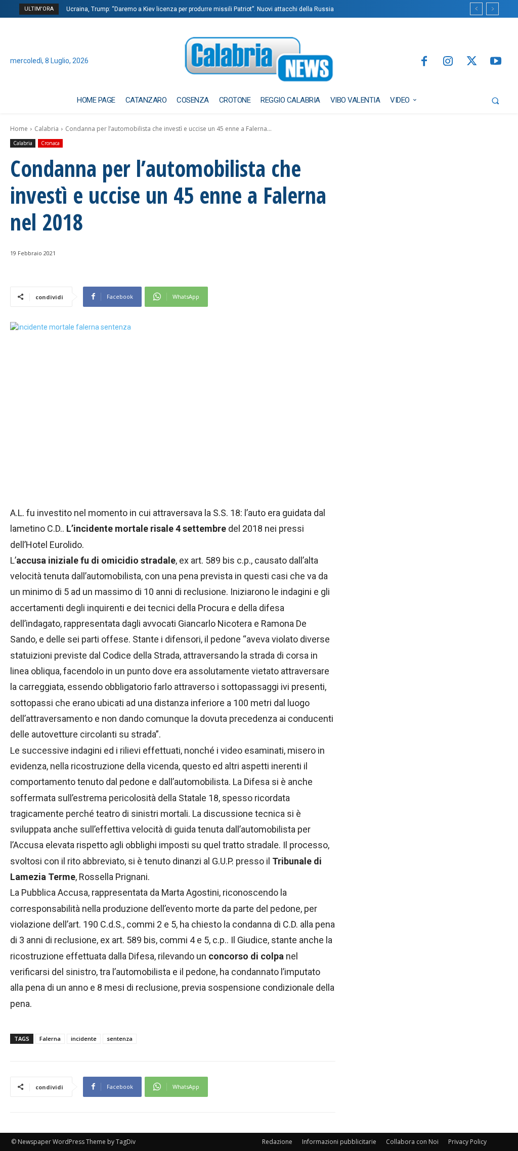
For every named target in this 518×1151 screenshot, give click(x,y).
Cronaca (50, 143)
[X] (471, 62)
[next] (492, 9)
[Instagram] (448, 62)
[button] (495, 100)
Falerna (50, 1038)
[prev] (476, 9)
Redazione (277, 1141)
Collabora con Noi (412, 1141)
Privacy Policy (467, 1141)
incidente (84, 1038)
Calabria (46, 128)
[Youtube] (496, 62)
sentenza (120, 1038)
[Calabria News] (259, 61)
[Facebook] (423, 62)
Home (19, 128)
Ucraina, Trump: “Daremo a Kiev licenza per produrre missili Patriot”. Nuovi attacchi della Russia (200, 9)
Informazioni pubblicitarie (339, 1141)
